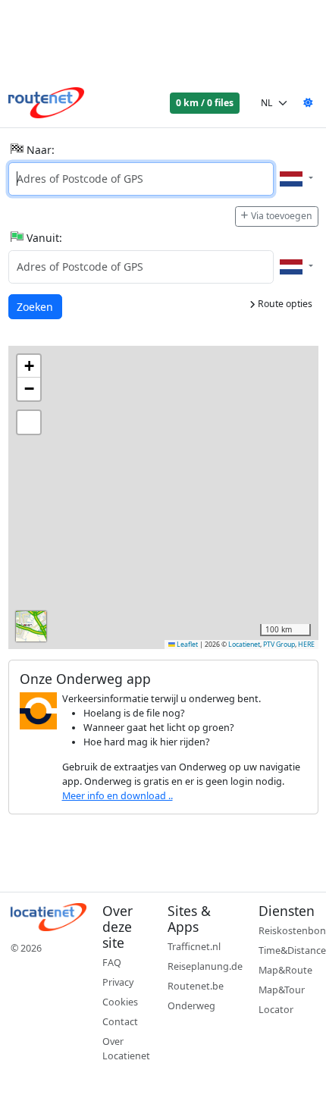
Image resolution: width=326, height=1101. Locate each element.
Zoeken (36, 306)
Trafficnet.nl (194, 946)
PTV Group (279, 644)
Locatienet (244, 644)
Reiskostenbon (292, 930)
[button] (28, 366)
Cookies (120, 1002)
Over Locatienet (126, 1048)
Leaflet (186, 644)
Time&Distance (292, 950)
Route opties (283, 303)
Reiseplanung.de (205, 966)
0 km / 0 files (205, 102)
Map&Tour (282, 989)
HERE (306, 644)
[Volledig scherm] (28, 422)
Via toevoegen (281, 215)
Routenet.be (196, 986)
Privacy (117, 982)
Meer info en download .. (117, 795)
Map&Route (285, 970)
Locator (276, 1009)
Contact (120, 1021)
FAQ (111, 962)
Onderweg (191, 1005)
